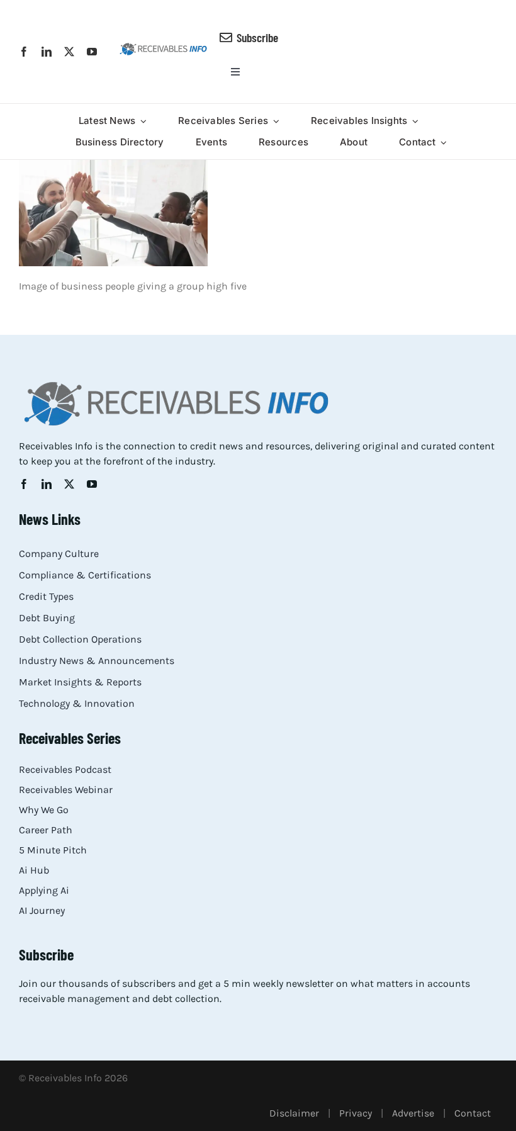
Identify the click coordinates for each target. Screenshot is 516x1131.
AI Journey (42, 910)
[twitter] (69, 52)
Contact (472, 1113)
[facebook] (24, 52)
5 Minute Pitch (53, 850)
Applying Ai (44, 890)
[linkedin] (47, 52)
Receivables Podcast (65, 769)
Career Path (45, 830)
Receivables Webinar (66, 790)
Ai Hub (34, 870)
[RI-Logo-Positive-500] (163, 47)
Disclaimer (294, 1113)
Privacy (355, 1113)
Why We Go (44, 810)
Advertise (413, 1113)
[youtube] (92, 52)
